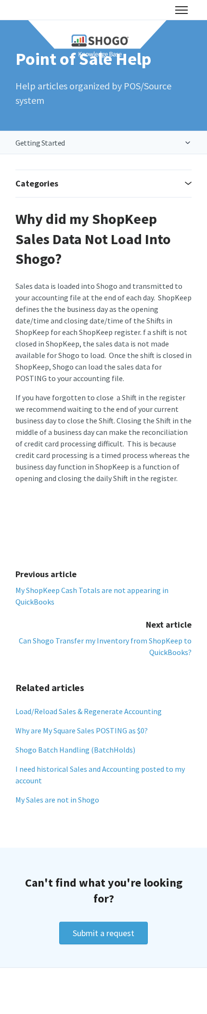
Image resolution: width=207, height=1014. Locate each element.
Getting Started (40, 143)
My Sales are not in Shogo (57, 799)
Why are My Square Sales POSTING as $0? (81, 730)
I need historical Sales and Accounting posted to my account (100, 774)
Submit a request (103, 933)
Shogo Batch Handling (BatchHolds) (75, 749)
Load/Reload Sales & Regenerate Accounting (88, 711)
